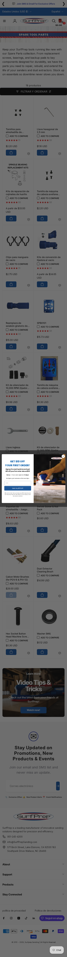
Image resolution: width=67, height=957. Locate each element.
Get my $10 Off (17, 488)
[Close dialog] (63, 456)
